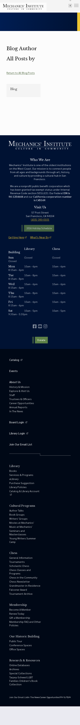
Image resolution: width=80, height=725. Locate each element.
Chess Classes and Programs (20, 571)
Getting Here (16, 237)
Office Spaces (17, 649)
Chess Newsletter (19, 581)
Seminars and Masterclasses (17, 532)
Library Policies (18, 487)
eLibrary (13, 479)
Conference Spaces (20, 645)
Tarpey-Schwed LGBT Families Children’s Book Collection (23, 681)
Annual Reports (18, 407)
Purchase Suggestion (21, 483)
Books (13, 470)
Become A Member (20, 609)
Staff (12, 395)
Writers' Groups (18, 518)
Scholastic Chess (19, 565)
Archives (14, 669)
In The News (16, 411)
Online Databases (19, 665)
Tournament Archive (21, 593)
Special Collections (20, 673)
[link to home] (23, 7)
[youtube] (40, 326)
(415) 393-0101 (40, 219)
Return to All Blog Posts (21, 72)
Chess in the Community (23, 577)
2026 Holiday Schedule (39, 228)
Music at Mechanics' (20, 526)
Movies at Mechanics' (21, 522)
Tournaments (17, 561)
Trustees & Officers (20, 399)
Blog (13, 89)
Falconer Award (18, 589)
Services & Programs (21, 474)
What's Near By (39, 237)
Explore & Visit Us (19, 390)
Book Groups (17, 514)
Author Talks (16, 510)
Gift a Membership (19, 617)
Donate (41, 340)
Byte (68, 696)
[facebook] (34, 326)
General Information (21, 557)
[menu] (76, 5)
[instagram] (45, 326)
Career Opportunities (21, 403)
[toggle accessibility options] (70, 5)
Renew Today (16, 613)
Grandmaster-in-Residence (24, 585)
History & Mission (19, 386)
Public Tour (15, 641)
